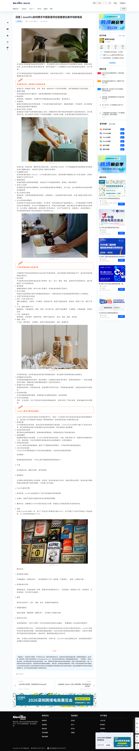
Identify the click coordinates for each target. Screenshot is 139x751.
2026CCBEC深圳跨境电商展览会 (109, 198)
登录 (115, 3)
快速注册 (122, 3)
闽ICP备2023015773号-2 (38, 748)
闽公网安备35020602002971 (58, 748)
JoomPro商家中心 (33, 21)
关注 (120, 35)
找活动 (24, 9)
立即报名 (121, 204)
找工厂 (32, 9)
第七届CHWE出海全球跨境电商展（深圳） (112, 284)
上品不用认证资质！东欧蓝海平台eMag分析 (32, 684)
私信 (123, 35)
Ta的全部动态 (112, 63)
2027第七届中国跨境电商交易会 (109, 227)
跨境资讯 (15, 9)
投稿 (124, 8)
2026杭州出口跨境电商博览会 (108, 313)
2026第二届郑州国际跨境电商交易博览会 (112, 257)
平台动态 (19, 21)
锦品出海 (26, 748)
